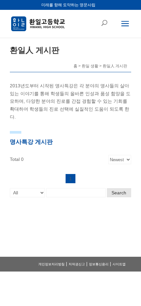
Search (118, 192)
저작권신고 (77, 264)
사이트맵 (119, 264)
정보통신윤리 (99, 264)
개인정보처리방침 (51, 264)
